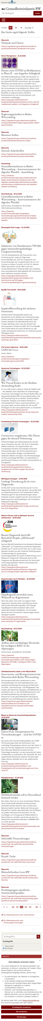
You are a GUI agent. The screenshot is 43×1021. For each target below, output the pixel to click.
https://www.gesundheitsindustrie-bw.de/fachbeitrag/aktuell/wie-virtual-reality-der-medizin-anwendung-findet (20, 412)
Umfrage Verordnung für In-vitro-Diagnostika (18, 483)
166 (13, 907)
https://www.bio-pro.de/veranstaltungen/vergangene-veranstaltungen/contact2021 (15, 358)
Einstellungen (21, 1017)
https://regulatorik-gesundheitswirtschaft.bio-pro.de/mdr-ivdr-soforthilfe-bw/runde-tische (19, 861)
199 (36, 907)
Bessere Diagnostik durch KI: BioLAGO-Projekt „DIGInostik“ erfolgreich (18, 538)
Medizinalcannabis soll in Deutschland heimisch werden (21, 796)
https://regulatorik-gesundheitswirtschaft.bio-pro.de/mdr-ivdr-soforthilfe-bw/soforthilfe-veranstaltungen (19, 844)
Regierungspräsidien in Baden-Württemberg (16, 116)
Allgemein (5, 956)
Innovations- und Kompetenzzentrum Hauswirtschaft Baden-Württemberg (20, 676)
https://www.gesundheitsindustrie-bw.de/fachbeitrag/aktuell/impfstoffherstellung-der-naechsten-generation (21, 337)
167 (17, 907)
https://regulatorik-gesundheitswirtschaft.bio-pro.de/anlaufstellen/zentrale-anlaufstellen (19, 155)
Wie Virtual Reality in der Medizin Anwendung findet (19, 384)
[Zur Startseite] (21, 8)
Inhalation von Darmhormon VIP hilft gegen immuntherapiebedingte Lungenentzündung (21, 249)
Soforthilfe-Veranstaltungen (15, 838)
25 (11, 28)
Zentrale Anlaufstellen (12, 151)
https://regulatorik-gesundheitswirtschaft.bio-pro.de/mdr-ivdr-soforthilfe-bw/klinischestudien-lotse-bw (19, 877)
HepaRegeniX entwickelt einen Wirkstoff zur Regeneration (17, 596)
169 (26, 907)
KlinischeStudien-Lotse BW (15, 872)
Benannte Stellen (10, 135)
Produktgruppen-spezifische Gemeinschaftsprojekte (15, 891)
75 (22, 28)
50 (16, 28)
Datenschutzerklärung (30, 1000)
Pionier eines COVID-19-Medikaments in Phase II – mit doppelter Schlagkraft (21, 72)
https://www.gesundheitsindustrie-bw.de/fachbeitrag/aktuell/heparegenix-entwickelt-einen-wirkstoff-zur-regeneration (21, 619)
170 (30, 907)
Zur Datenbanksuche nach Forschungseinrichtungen (13, 921)
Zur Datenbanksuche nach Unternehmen (19, 915)
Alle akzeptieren (21, 1012)
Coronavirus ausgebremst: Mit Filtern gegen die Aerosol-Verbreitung (20, 437)
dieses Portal (9, 946)
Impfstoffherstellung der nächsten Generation (18, 310)
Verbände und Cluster (12, 43)
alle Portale (9, 948)
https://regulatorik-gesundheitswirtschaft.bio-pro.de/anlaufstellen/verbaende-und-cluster (19, 47)
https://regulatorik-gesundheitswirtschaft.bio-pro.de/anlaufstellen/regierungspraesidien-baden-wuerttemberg (20, 122)
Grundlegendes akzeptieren (21, 1007)
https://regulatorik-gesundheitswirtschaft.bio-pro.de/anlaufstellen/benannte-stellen (19, 139)
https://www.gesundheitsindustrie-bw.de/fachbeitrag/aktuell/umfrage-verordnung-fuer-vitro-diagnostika (20, 506)
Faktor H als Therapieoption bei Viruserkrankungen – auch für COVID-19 (21, 735)
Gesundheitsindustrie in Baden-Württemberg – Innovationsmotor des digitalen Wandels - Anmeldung (21, 169)
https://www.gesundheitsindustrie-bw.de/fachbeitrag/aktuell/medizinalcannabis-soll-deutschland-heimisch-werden (20, 826)
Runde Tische (8, 856)
